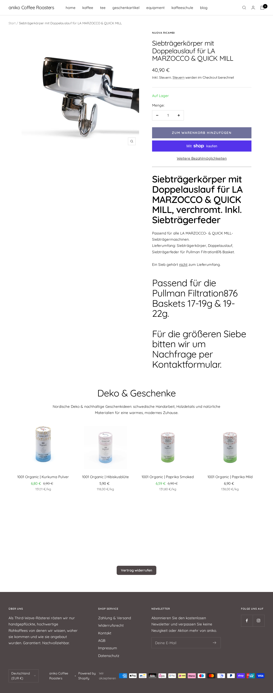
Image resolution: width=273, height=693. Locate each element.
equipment (155, 7)
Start (12, 23)
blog (204, 7)
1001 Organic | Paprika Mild (230, 477)
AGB (101, 640)
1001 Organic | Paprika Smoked (168, 477)
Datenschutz (108, 655)
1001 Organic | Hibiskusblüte (105, 477)
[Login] (253, 7)
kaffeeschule (182, 7)
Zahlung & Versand (114, 618)
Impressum (107, 648)
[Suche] (244, 8)
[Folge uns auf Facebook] (247, 620)
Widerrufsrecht (111, 625)
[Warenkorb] (262, 8)
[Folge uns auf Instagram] (258, 620)
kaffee (87, 7)
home (71, 7)
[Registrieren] (214, 642)
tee (103, 7)
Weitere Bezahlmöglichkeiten (202, 158)
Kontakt (104, 633)
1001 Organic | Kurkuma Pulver (43, 477)
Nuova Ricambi (163, 32)
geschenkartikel (125, 7)
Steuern (178, 77)
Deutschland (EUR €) (20, 675)
